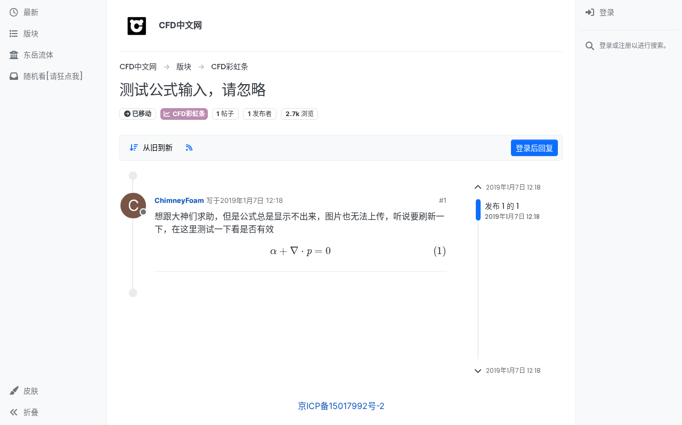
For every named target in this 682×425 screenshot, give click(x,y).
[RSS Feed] (189, 148)
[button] (53, 390)
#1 (442, 200)
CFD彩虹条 (188, 114)
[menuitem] (629, 12)
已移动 (141, 114)
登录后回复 (534, 147)
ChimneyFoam (179, 200)
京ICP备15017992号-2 (341, 406)
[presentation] (300, 251)
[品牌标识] (137, 25)
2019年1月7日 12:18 (251, 200)
